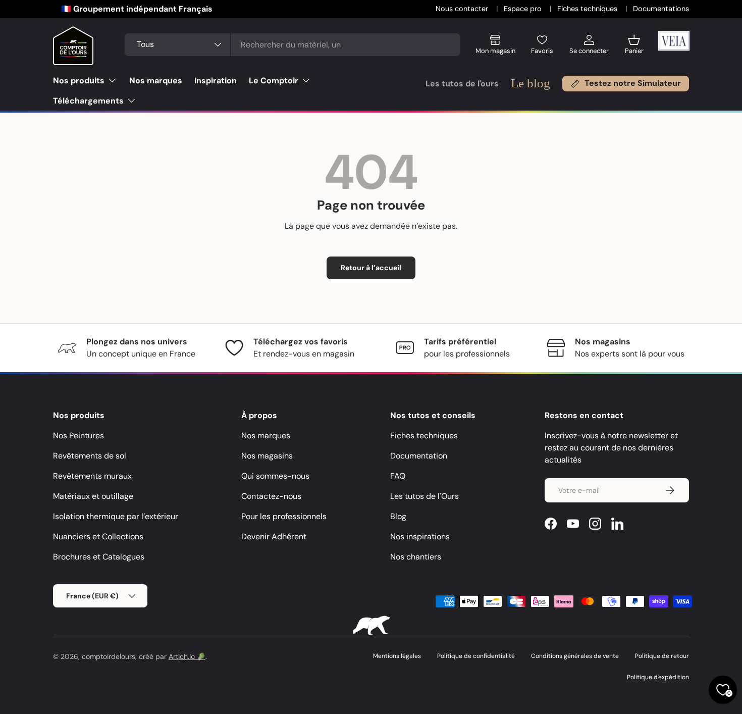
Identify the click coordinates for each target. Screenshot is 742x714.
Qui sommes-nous (275, 476)
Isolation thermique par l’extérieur (115, 516)
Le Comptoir (273, 80)
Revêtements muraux (92, 476)
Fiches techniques (588, 8)
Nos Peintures (78, 435)
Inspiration (215, 80)
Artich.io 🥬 (187, 656)
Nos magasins (267, 455)
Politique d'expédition (658, 677)
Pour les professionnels (284, 516)
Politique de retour (662, 656)
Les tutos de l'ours (462, 83)
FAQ (397, 476)
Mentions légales (397, 656)
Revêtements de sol (89, 455)
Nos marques (155, 80)
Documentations (661, 8)
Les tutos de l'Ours (424, 496)
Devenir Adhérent (273, 536)
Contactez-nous (271, 496)
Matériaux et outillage (93, 496)
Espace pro (524, 8)
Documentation (418, 455)
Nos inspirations (420, 536)
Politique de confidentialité (476, 656)
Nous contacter (463, 8)
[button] (634, 48)
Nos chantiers (415, 556)
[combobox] (292, 44)
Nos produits (78, 80)
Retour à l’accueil (371, 267)
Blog (398, 516)
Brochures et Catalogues (98, 556)
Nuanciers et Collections (98, 536)
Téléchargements (88, 100)
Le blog (530, 83)
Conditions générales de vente (575, 656)
